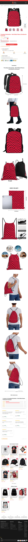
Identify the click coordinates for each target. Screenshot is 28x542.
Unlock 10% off (1, 538)
